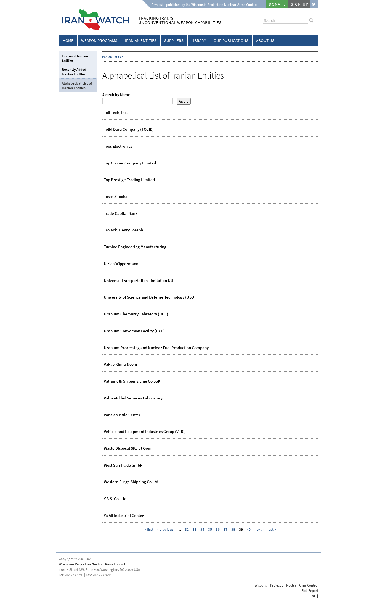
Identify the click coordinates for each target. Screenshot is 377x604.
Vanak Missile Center (122, 415)
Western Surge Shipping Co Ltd (131, 482)
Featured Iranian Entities (75, 58)
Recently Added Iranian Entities (74, 71)
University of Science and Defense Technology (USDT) (151, 297)
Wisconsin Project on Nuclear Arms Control (92, 564)
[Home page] (94, 29)
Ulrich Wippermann (121, 263)
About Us (265, 40)
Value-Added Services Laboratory (133, 398)
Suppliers (174, 40)
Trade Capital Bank (120, 213)
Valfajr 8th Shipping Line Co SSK (132, 381)
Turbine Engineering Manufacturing (135, 247)
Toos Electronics (118, 146)
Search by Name (116, 94)
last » (271, 529)
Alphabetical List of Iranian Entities (77, 85)
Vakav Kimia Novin (120, 364)
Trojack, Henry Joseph (123, 230)
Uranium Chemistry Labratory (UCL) (136, 314)
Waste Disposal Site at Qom (128, 448)
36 (218, 529)
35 (210, 529)
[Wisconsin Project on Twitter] (314, 4)
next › (259, 529)
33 (195, 529)
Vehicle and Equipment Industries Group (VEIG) (145, 431)
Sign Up (300, 4)
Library (198, 40)
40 (249, 529)
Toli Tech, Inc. (116, 112)
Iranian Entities (140, 40)
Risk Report (310, 590)
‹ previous (165, 529)
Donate (277, 4)
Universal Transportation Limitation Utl (138, 280)
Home (68, 40)
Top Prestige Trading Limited (129, 179)
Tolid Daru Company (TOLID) (129, 129)
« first (149, 529)
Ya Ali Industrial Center (124, 515)
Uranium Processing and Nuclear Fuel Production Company (156, 348)
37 (225, 529)
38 (233, 529)
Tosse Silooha (116, 196)
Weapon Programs (99, 40)
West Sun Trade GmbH (123, 465)
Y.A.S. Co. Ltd (115, 498)
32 (187, 529)
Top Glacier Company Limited (130, 163)
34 (202, 529)
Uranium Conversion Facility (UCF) (134, 331)
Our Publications (231, 40)
